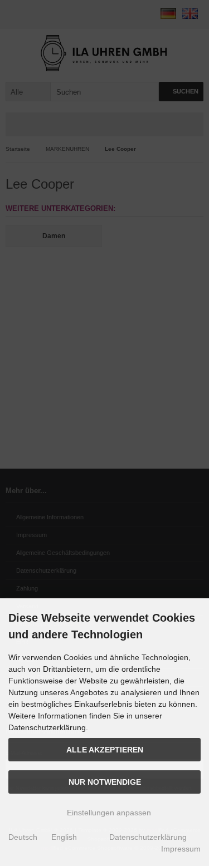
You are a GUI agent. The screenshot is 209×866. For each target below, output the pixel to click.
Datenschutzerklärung (148, 837)
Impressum (181, 848)
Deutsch (22, 837)
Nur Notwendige (105, 782)
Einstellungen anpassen (108, 812)
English (64, 837)
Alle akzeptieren (104, 749)
